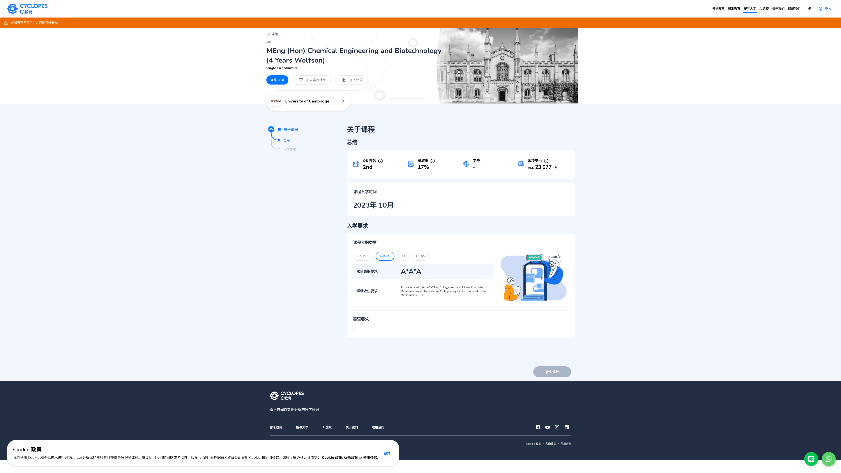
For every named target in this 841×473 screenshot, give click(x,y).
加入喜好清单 (316, 80)
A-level (385, 256)
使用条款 (370, 457)
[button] (302, 427)
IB (403, 256)
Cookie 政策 (332, 457)
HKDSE (362, 256)
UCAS (420, 256)
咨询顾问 (277, 80)
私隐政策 (351, 457)
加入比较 (356, 80)
